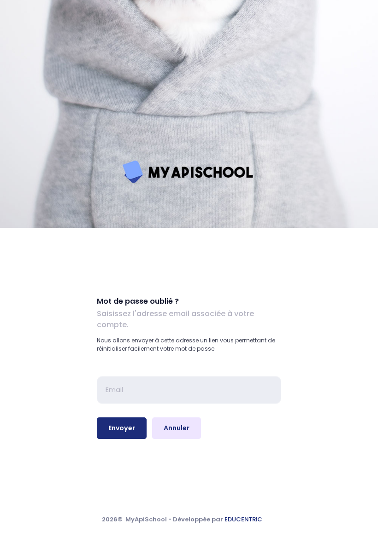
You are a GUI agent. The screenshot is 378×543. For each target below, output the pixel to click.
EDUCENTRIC (243, 519)
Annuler (176, 428)
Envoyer (121, 428)
